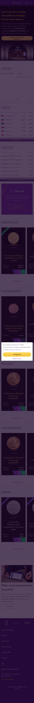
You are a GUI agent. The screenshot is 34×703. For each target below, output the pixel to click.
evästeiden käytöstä (14, 349)
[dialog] (17, 351)
